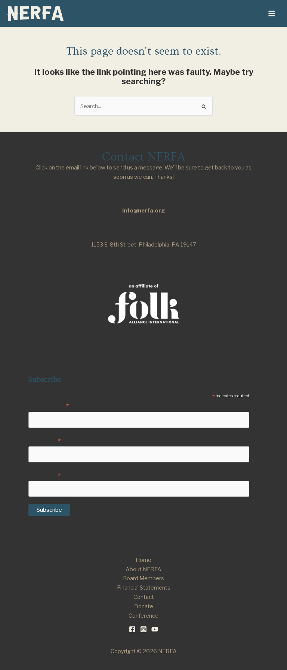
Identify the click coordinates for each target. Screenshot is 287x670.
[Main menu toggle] (272, 13)
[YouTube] (154, 629)
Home (143, 560)
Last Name (44, 475)
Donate (143, 606)
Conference (143, 615)
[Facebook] (132, 629)
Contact (143, 597)
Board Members (143, 578)
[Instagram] (143, 629)
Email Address (48, 406)
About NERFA (143, 569)
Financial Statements (143, 587)
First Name (44, 441)
